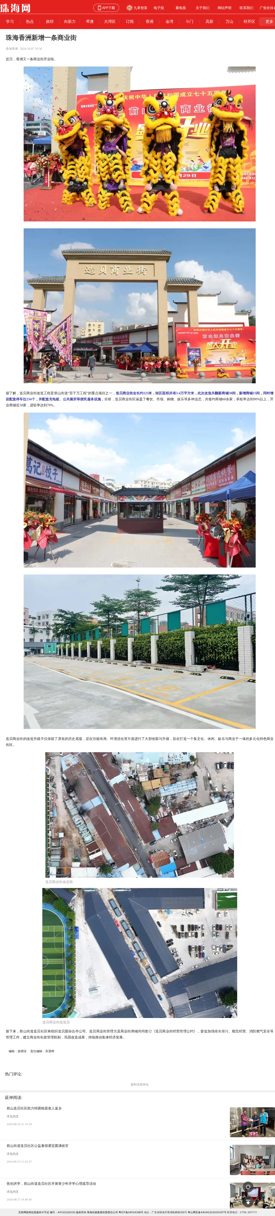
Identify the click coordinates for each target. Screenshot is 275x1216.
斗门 (189, 21)
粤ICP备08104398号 (131, 1212)
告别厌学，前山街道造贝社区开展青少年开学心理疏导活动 (51, 1183)
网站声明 (224, 8)
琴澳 (90, 21)
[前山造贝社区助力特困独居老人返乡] (252, 1122)
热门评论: (13, 1074)
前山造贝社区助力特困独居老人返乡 (34, 1108)
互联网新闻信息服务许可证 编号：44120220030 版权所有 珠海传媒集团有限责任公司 (68, 1212)
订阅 (130, 21)
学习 (10, 21)
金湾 (169, 21)
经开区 (249, 21)
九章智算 (140, 8)
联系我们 (246, 8)
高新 (209, 21)
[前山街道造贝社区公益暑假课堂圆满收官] (252, 1160)
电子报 (159, 8)
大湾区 (110, 21)
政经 (50, 21)
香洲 (149, 21)
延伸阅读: (13, 1097)
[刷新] (248, 1187)
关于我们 (202, 8)
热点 (30, 21)
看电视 (181, 8)
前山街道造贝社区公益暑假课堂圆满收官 (38, 1146)
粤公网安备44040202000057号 (207, 1212)
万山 (229, 21)
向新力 (70, 21)
